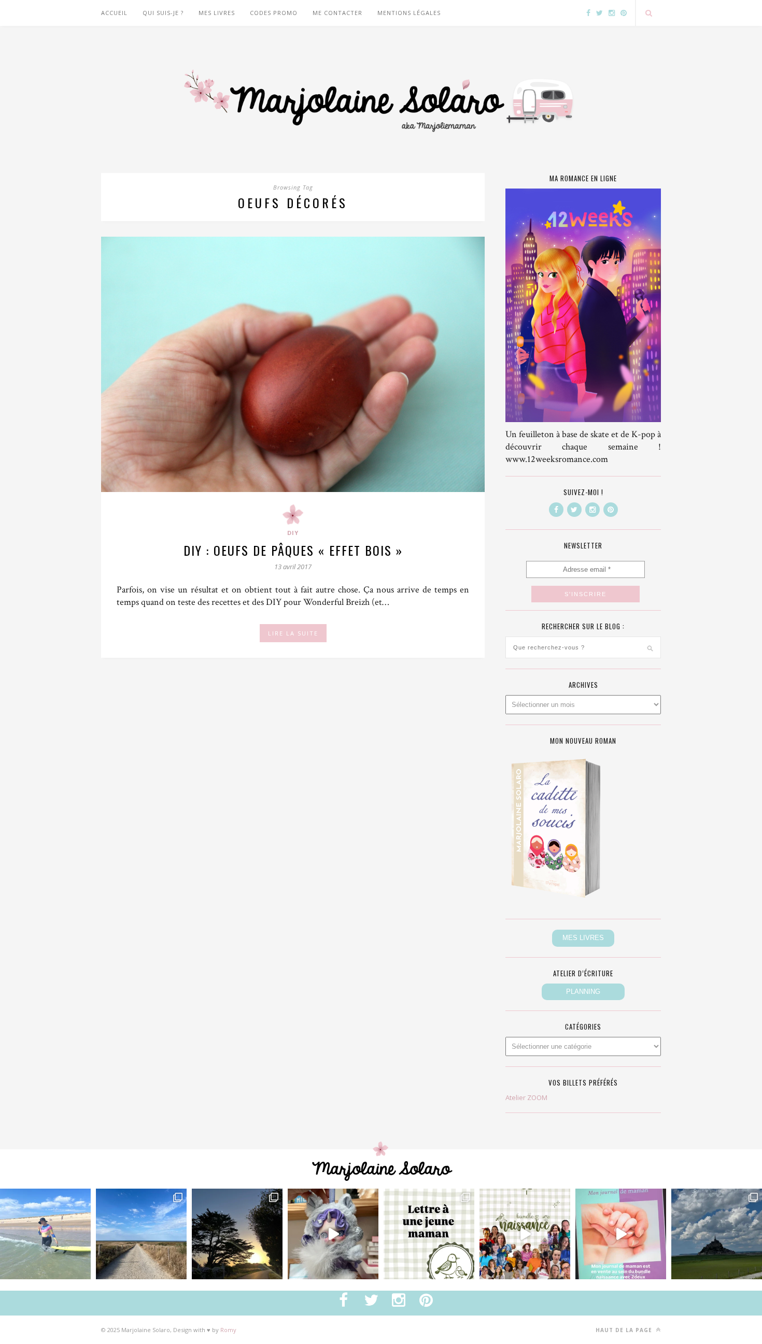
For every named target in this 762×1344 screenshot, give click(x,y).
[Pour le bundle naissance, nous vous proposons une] (429, 1234)
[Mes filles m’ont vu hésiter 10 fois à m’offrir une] (333, 1234)
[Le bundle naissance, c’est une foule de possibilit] (524, 1234)
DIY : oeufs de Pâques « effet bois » (293, 550)
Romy (228, 1330)
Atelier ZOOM (526, 1097)
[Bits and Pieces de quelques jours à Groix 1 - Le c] (237, 1234)
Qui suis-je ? (163, 13)
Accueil (114, 13)
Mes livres (217, 13)
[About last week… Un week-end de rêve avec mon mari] (716, 1234)
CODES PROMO (274, 13)
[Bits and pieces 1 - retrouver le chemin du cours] (141, 1234)
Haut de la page (625, 1330)
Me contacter (337, 13)
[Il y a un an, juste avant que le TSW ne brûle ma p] (45, 1234)
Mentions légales (409, 13)
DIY (293, 533)
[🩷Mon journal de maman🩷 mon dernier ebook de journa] (620, 1234)
